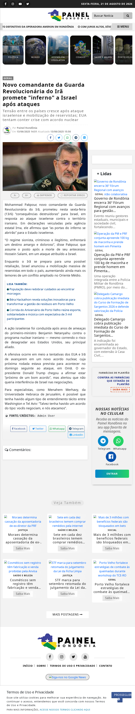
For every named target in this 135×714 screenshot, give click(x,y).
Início (28, 665)
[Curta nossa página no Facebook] (50, 657)
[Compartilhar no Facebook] (50, 137)
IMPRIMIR (45, 195)
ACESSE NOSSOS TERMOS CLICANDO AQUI (65, 709)
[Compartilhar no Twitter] (59, 137)
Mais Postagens (66, 614)
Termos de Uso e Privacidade (72, 665)
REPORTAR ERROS (74, 195)
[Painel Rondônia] (69, 15)
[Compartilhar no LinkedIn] (84, 137)
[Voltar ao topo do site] (129, 393)
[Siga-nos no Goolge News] (67, 677)
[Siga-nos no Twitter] (73, 657)
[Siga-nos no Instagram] (62, 657)
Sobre (41, 665)
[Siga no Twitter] (27, 4)
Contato (105, 665)
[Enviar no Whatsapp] (67, 137)
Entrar (112, 473)
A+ (26, 195)
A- (15, 195)
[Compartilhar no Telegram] (75, 137)
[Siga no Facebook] (5, 4)
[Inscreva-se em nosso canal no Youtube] (85, 657)
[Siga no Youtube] (20, 4)
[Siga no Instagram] (13, 4)
